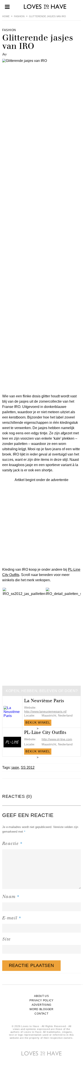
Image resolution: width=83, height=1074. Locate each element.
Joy (4, 54)
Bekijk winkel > (37, 723)
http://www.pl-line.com (57, 739)
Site (6, 939)
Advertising (41, 1004)
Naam (11, 896)
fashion (19, 16)
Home (6, 16)
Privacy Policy (41, 1000)
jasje (15, 767)
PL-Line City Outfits (45, 732)
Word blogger (41, 1009)
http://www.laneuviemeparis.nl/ (45, 711)
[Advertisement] (41, 524)
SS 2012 (28, 767)
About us (41, 996)
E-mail (11, 917)
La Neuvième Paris (44, 701)
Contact (41, 1013)
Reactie (12, 843)
